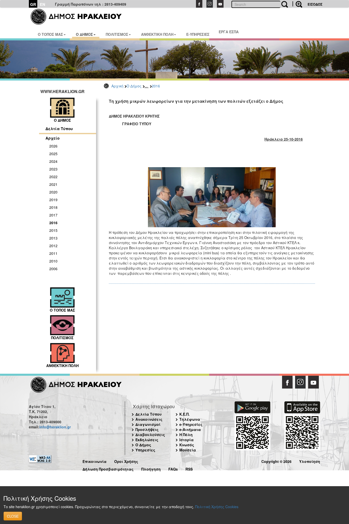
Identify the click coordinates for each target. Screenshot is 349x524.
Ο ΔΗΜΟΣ (84, 34)
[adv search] (297, 3)
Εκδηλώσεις (146, 439)
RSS (189, 468)
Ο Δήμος (134, 85)
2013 (53, 238)
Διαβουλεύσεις (150, 434)
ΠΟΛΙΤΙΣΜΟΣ (117, 34)
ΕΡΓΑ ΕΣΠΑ (229, 31)
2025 (53, 153)
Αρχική (117, 85)
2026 (53, 146)
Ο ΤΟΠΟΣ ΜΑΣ (50, 34)
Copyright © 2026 (276, 461)
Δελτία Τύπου (59, 128)
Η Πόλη (186, 434)
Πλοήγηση (151, 468)
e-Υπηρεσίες (191, 424)
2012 (53, 245)
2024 (53, 161)
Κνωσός (186, 444)
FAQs (173, 468)
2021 (53, 184)
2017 (53, 215)
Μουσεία (187, 449)
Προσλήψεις (147, 429)
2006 (53, 268)
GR (33, 4)
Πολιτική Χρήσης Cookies (216, 506)
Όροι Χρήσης (126, 461)
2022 (53, 176)
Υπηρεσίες (145, 449)
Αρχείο (52, 138)
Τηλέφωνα (189, 419)
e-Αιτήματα (190, 429)
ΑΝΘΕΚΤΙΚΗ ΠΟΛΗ (157, 34)
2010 (53, 261)
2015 (53, 230)
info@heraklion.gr (55, 426)
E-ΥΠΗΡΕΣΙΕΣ (198, 34)
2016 (156, 85)
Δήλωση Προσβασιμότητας (108, 468)
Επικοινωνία (95, 461)
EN (42, 4)
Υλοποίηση (309, 461)
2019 (53, 199)
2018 (53, 207)
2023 (53, 169)
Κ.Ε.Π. (184, 414)
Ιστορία (186, 439)
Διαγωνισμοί (147, 424)
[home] (79, 17)
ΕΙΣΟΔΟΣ (315, 4)
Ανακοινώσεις (148, 419)
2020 (53, 192)
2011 (53, 253)
